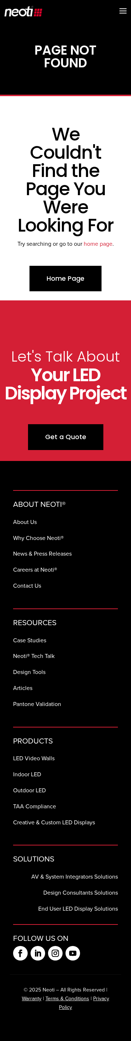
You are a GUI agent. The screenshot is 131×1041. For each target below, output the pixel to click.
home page (98, 244)
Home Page (65, 278)
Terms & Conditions (67, 998)
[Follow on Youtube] (73, 953)
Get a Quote (65, 436)
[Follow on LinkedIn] (38, 953)
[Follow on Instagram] (55, 953)
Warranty (31, 998)
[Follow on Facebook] (20, 953)
